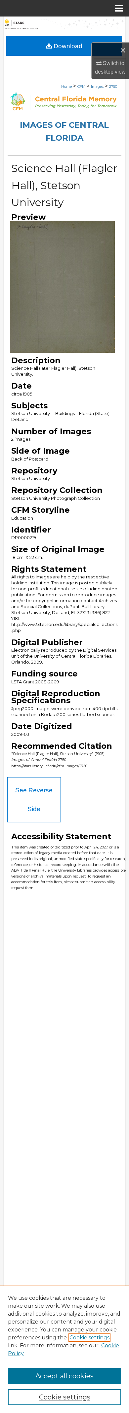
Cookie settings (89, 1337)
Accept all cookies (64, 1376)
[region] (64, 1349)
